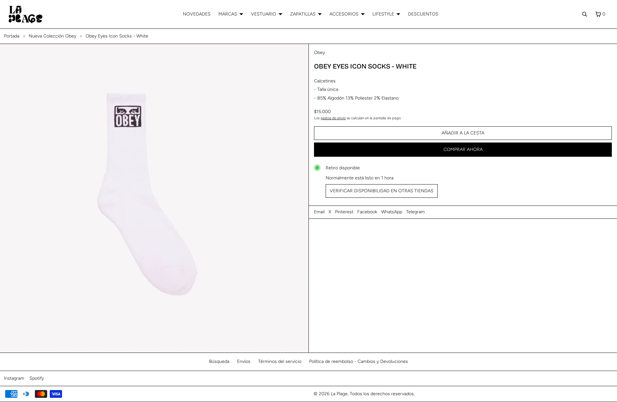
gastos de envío (333, 118)
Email (319, 212)
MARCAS (227, 14)
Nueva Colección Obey (52, 36)
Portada (11, 36)
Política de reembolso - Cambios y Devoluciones (358, 361)
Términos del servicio (279, 361)
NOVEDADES (197, 14)
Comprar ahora (463, 149)
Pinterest (344, 212)
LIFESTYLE (383, 14)
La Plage (339, 394)
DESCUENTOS (423, 14)
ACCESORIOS (344, 14)
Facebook (367, 212)
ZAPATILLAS (303, 14)
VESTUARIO (263, 14)
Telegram (415, 212)
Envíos (243, 361)
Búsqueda (219, 361)
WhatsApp (391, 212)
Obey (319, 52)
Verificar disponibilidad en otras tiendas (382, 191)
